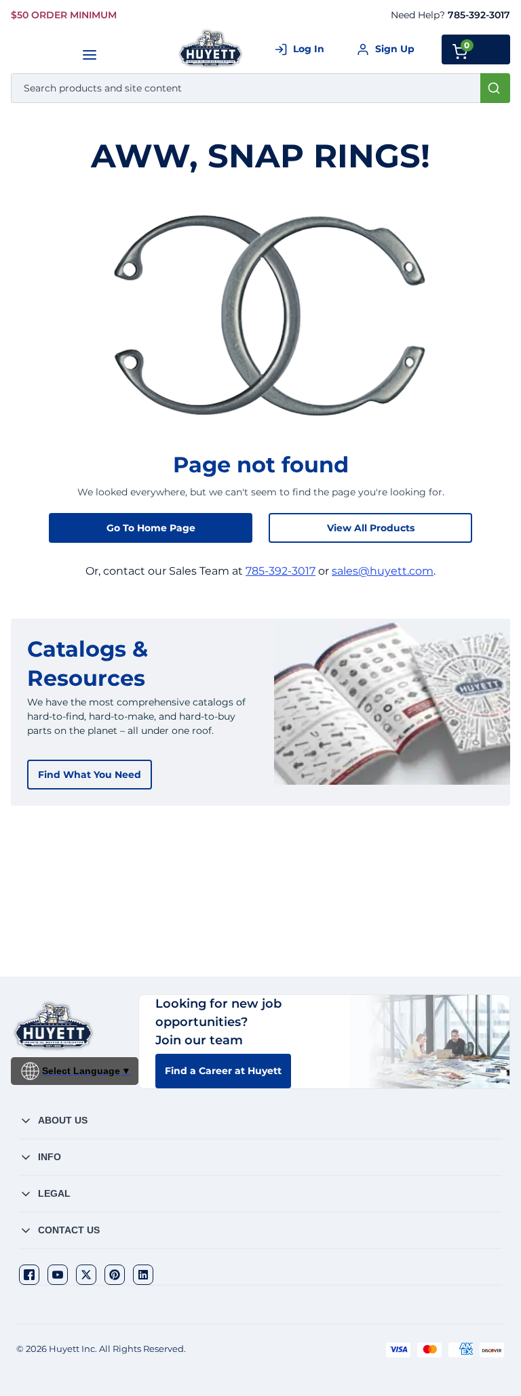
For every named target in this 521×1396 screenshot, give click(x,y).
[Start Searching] (495, 88)
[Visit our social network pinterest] (114, 1275)
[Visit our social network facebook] (29, 1275)
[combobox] (260, 88)
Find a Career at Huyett (223, 1071)
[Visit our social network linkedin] (143, 1275)
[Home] (211, 48)
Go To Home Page (151, 528)
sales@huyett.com (382, 570)
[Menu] (89, 55)
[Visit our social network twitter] (86, 1275)
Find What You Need (89, 774)
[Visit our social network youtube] (57, 1275)
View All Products (370, 528)
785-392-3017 (479, 15)
